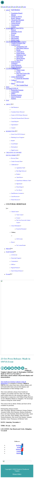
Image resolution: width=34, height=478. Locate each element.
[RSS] (19, 368)
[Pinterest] (9, 368)
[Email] (12, 368)
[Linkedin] (15, 368)
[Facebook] (2, 368)
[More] (23, 368)
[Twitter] (5, 368)
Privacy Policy (17, 474)
